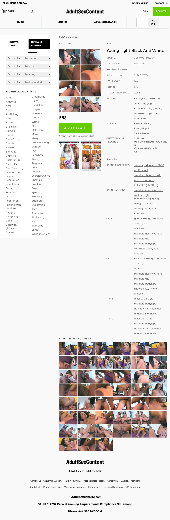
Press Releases (90, 481)
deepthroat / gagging (146, 199)
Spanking (37, 192)
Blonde (10, 143)
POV (34, 151)
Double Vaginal (14, 184)
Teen (34, 209)
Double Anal (13, 172)
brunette (139, 269)
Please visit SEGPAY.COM (85, 511)
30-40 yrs (139, 224)
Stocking (37, 197)
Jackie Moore (141, 133)
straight (138, 165)
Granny (10, 232)
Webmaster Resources (75, 487)
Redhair (36, 172)
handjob (139, 204)
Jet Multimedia (144, 58)
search (32, 11)
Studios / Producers (130, 481)
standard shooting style (147, 175)
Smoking (37, 184)
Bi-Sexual (11, 127)
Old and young (40, 143)
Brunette (11, 156)
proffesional (141, 170)
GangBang (12, 217)
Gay (14, 3)
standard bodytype (145, 244)
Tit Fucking (38, 217)
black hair (139, 228)
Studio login (35, 487)
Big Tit (9, 135)
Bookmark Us (140, 3)
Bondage (11, 152)
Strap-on (37, 201)
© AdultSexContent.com (85, 497)
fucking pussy (142, 209)
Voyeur (35, 230)
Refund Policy (95, 487)
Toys (34, 222)
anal (154, 209)
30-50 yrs (147, 299)
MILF (34, 126)
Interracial (37, 113)
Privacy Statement (52, 487)
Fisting (9, 197)
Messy (35, 138)
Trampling (37, 226)
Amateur (11, 102)
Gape (9, 221)
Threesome (38, 213)
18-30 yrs (147, 319)
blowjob (150, 204)
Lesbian (36, 122)
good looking (142, 219)
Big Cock (11, 131)
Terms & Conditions (113, 487)
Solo (34, 188)
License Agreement (109, 481)
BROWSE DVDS (14, 44)
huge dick (155, 309)
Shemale (37, 180)
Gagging (11, 212)
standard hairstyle (144, 234)
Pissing (36, 159)
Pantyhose (37, 155)
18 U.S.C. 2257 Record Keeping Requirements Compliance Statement (85, 504)
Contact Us (161, 3)
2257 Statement (133, 487)
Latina (35, 118)
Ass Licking (12, 114)
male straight (142, 195)
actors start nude (144, 180)
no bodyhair (141, 309)
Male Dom (38, 130)
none (159, 234)
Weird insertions (41, 234)
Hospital (36, 109)
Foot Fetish (12, 201)
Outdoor (37, 147)
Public (35, 167)
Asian (9, 110)
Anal (8, 106)
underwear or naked (145, 314)
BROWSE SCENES (37, 44)
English (139, 64)
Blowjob (10, 148)
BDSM (9, 123)
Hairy (35, 101)
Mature (36, 134)
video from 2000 (154, 165)
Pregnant (37, 163)
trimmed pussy (143, 249)
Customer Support (52, 481)
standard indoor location (148, 190)
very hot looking (143, 259)
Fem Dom (11, 192)
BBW (9, 118)
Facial (9, 188)
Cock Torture (13, 160)
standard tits (141, 239)
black (137, 299)
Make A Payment (72, 481)
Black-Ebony (13, 139)
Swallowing (38, 205)
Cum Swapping (15, 168)
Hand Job (37, 105)
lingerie (138, 254)
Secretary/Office (41, 176)
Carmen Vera (141, 123)
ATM (8, 98)
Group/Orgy (38, 97)
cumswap (139, 214)
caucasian (157, 219)
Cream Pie (12, 164)
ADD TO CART (75, 128)
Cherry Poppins (142, 128)
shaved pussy (141, 289)
